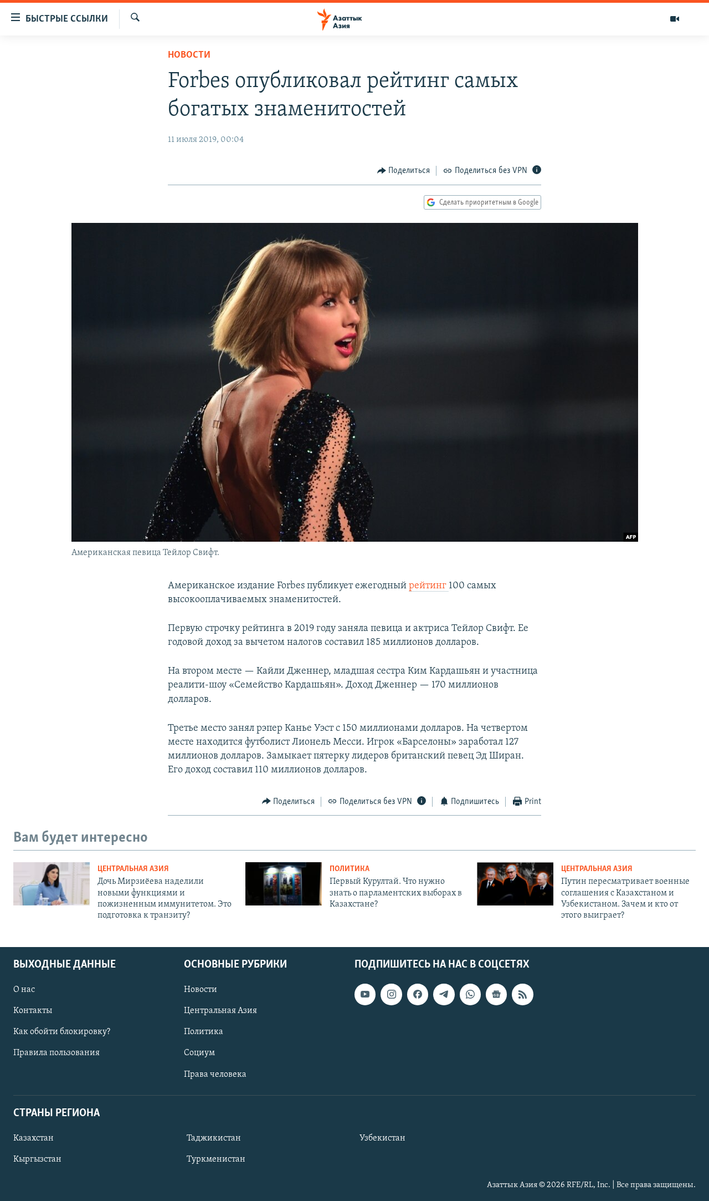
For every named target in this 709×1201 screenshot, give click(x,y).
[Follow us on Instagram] (391, 994)
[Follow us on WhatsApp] (470, 994)
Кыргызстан (37, 1159)
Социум (199, 1053)
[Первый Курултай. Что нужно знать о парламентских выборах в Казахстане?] (283, 883)
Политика (349, 869)
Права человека (215, 1074)
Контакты (32, 1010)
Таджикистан (214, 1138)
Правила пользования (56, 1053)
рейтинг (429, 586)
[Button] (403, 171)
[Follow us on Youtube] (365, 994)
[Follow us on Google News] (496, 994)
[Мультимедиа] (674, 19)
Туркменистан (216, 1159)
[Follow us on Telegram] (443, 994)
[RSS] (522, 994)
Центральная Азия (133, 869)
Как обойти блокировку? (61, 1031)
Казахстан (33, 1138)
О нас (24, 989)
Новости (189, 55)
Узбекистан (382, 1138)
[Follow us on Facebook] (417, 994)
